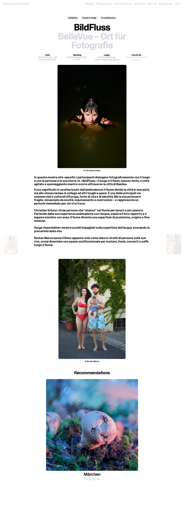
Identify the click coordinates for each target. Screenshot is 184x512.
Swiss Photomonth (16, 4)
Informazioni (123, 4)
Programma (104, 4)
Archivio (139, 4)
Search (152, 4)
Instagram (166, 4)
